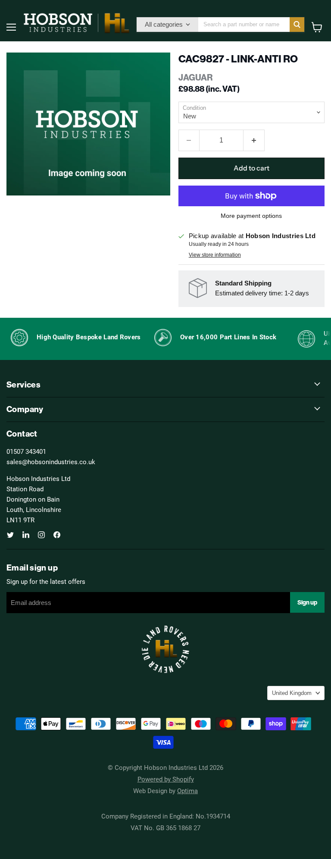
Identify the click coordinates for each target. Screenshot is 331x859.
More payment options (251, 215)
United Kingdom (292, 693)
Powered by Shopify (165, 779)
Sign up (307, 602)
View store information (215, 255)
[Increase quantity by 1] (254, 140)
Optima (187, 790)
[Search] (297, 24)
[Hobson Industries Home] (76, 23)
